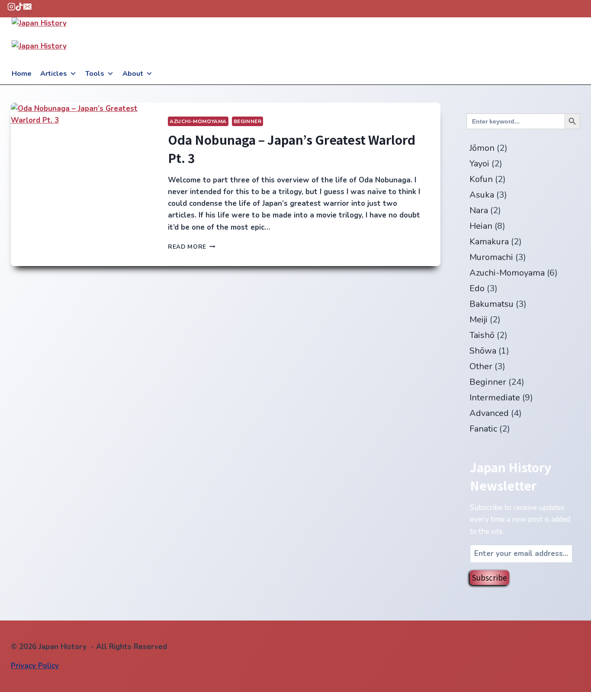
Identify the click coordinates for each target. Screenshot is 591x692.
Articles (53, 73)
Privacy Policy (35, 666)
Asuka (481, 195)
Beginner (248, 121)
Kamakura (489, 241)
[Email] (27, 8)
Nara (478, 210)
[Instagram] (11, 8)
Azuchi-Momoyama (198, 121)
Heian (480, 226)
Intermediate (494, 397)
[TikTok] (19, 8)
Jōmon (482, 148)
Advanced (489, 413)
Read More (191, 247)
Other (480, 366)
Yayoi (479, 163)
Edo (477, 288)
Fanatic (483, 429)
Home (22, 73)
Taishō (482, 335)
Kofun (481, 179)
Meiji (478, 319)
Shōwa (482, 351)
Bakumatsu (491, 304)
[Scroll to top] (569, 683)
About (132, 73)
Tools (94, 73)
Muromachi (491, 257)
